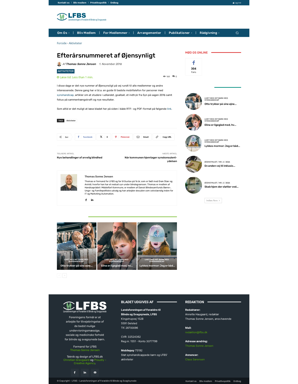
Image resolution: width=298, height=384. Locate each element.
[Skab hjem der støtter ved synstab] (193, 185)
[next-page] (64, 275)
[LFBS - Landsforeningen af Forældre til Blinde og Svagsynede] (81, 17)
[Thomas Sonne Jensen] (59, 64)
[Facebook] (86, 199)
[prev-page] (59, 275)
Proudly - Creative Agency (90, 361)
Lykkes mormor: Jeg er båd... (157, 265)
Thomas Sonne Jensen (81, 64)
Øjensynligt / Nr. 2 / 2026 (217, 162)
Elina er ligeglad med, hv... (117, 265)
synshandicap (65, 95)
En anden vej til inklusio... (220, 165)
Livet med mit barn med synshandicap (76, 260)
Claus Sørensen (195, 359)
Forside (62, 43)
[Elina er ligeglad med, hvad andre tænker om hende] (117, 246)
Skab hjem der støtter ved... (222, 186)
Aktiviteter (75, 43)
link (169, 108)
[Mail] (95, 373)
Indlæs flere (212, 200)
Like (194, 61)
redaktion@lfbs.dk (196, 332)
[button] (237, 33)
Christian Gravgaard (76, 360)
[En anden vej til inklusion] (193, 164)
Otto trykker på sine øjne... (77, 265)
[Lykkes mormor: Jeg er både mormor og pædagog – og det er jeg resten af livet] (157, 246)
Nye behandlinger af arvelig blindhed (79, 157)
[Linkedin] (92, 199)
